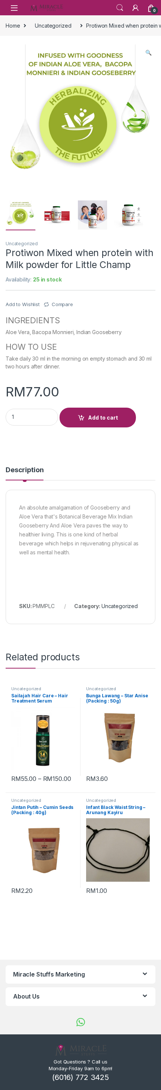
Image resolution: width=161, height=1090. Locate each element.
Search (120, 8)
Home (13, 25)
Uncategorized (53, 25)
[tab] (24, 473)
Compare (62, 304)
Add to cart (103, 417)
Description (24, 470)
